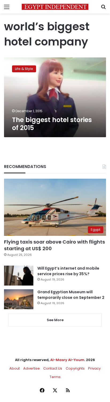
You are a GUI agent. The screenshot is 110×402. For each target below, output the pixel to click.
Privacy (94, 368)
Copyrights (75, 368)
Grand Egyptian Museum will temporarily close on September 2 (70, 294)
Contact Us (52, 368)
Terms (55, 376)
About (14, 368)
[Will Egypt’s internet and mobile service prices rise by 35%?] (18, 276)
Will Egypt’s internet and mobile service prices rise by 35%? (68, 271)
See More (55, 320)
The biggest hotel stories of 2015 (52, 123)
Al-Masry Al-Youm (67, 359)
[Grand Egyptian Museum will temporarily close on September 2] (18, 299)
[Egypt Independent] (55, 7)
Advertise (31, 368)
